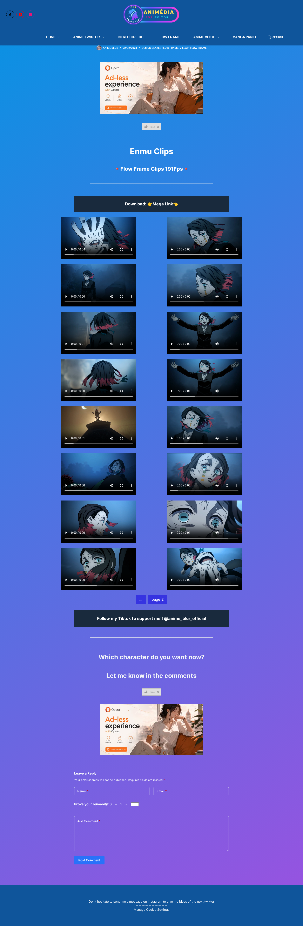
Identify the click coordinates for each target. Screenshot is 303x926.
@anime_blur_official (185, 618)
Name (82, 791)
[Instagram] (30, 14)
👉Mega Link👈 (162, 203)
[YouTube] (20, 14)
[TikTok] (10, 14)
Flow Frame (168, 37)
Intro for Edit (130, 37)
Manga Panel (245, 37)
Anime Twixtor (86, 37)
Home (51, 37)
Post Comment (89, 860)
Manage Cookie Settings (151, 910)
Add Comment (88, 821)
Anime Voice (204, 37)
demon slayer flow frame (160, 47)
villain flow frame (193, 47)
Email (162, 791)
